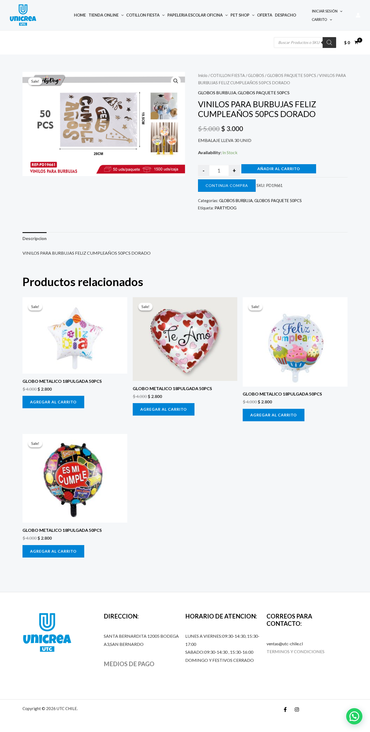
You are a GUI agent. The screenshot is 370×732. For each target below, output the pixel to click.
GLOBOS (256, 75)
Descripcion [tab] (34, 238)
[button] (176, 81)
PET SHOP (240, 15)
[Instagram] (296, 709)
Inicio (202, 75)
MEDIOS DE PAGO (129, 664)
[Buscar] (329, 42)
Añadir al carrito (278, 168)
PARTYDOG (225, 208)
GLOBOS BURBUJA (217, 92)
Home (80, 15)
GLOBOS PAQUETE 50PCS (291, 75)
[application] (121, 15)
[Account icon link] (358, 15)
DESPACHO (285, 15)
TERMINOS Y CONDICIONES (295, 651)
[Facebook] (285, 709)
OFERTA (264, 15)
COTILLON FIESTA (143, 15)
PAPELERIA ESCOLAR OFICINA (195, 15)
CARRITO (319, 19)
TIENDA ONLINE (104, 15)
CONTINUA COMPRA (227, 185)
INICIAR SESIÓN (324, 11)
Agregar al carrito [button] (53, 402)
